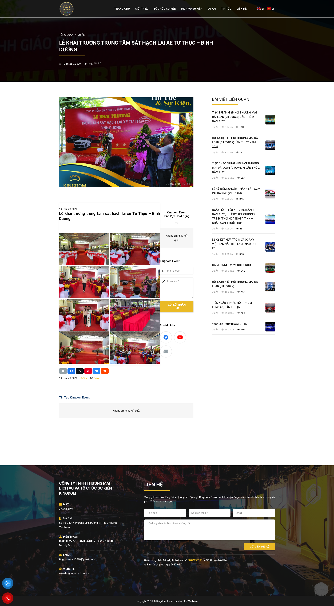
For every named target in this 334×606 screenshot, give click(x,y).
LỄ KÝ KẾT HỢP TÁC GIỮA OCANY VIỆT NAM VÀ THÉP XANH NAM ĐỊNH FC (235, 244)
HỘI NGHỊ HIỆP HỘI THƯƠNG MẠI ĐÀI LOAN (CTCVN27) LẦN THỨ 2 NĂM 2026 (235, 142)
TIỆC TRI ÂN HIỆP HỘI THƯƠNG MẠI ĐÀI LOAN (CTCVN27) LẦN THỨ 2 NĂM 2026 (234, 117)
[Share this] (71, 371)
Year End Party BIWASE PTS (229, 324)
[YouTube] (180, 337)
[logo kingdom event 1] (66, 8)
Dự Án (84, 378)
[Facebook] (166, 337)
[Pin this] (88, 371)
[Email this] (63, 371)
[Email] (166, 351)
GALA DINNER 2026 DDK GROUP (232, 265)
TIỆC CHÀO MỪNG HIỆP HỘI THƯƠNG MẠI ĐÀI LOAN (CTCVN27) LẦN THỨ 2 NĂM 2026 (236, 168)
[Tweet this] (80, 371)
